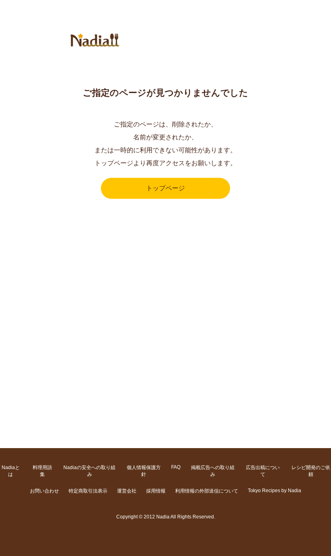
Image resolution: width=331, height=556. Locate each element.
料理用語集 (42, 471)
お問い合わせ (44, 491)
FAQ (175, 467)
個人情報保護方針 (144, 471)
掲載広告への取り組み (213, 471)
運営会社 (126, 491)
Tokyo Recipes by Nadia (274, 490)
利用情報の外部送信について (206, 491)
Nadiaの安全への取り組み (89, 471)
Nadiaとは (11, 471)
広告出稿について (263, 471)
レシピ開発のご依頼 (310, 471)
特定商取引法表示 (88, 491)
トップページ (165, 188)
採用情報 (156, 491)
